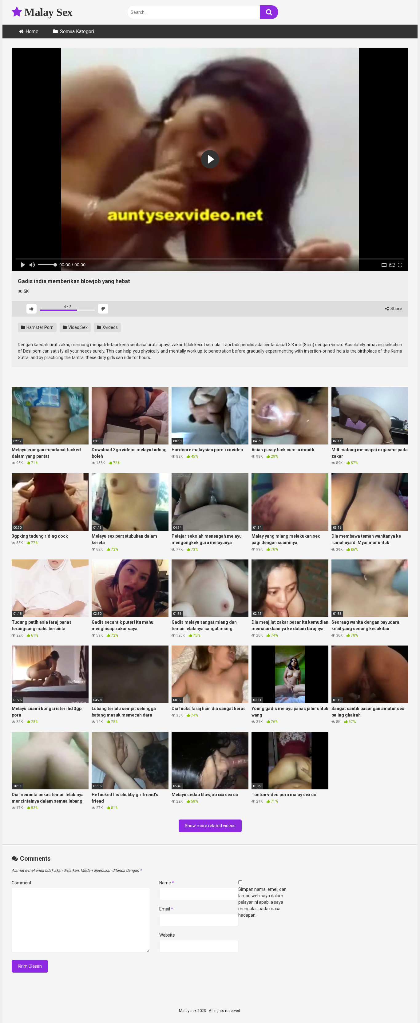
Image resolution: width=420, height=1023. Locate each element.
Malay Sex (47, 12)
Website (167, 935)
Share (396, 308)
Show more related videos (210, 825)
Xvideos (109, 327)
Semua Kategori (77, 31)
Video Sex (77, 327)
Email (166, 908)
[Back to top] (399, 1004)
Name (166, 882)
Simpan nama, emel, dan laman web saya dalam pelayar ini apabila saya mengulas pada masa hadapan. (262, 902)
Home (32, 31)
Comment (21, 882)
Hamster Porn (39, 327)
